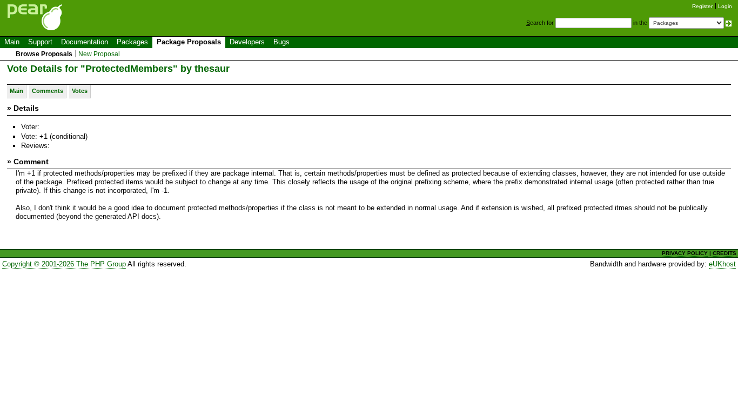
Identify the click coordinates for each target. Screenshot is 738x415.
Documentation (84, 42)
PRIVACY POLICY (685, 253)
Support (40, 42)
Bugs (281, 42)
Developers (247, 42)
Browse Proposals (44, 54)
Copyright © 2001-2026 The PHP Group (64, 264)
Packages (132, 42)
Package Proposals (189, 42)
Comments (47, 91)
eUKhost (722, 264)
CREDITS (724, 253)
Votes (80, 91)
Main (11, 42)
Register (702, 6)
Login (725, 6)
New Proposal (99, 54)
